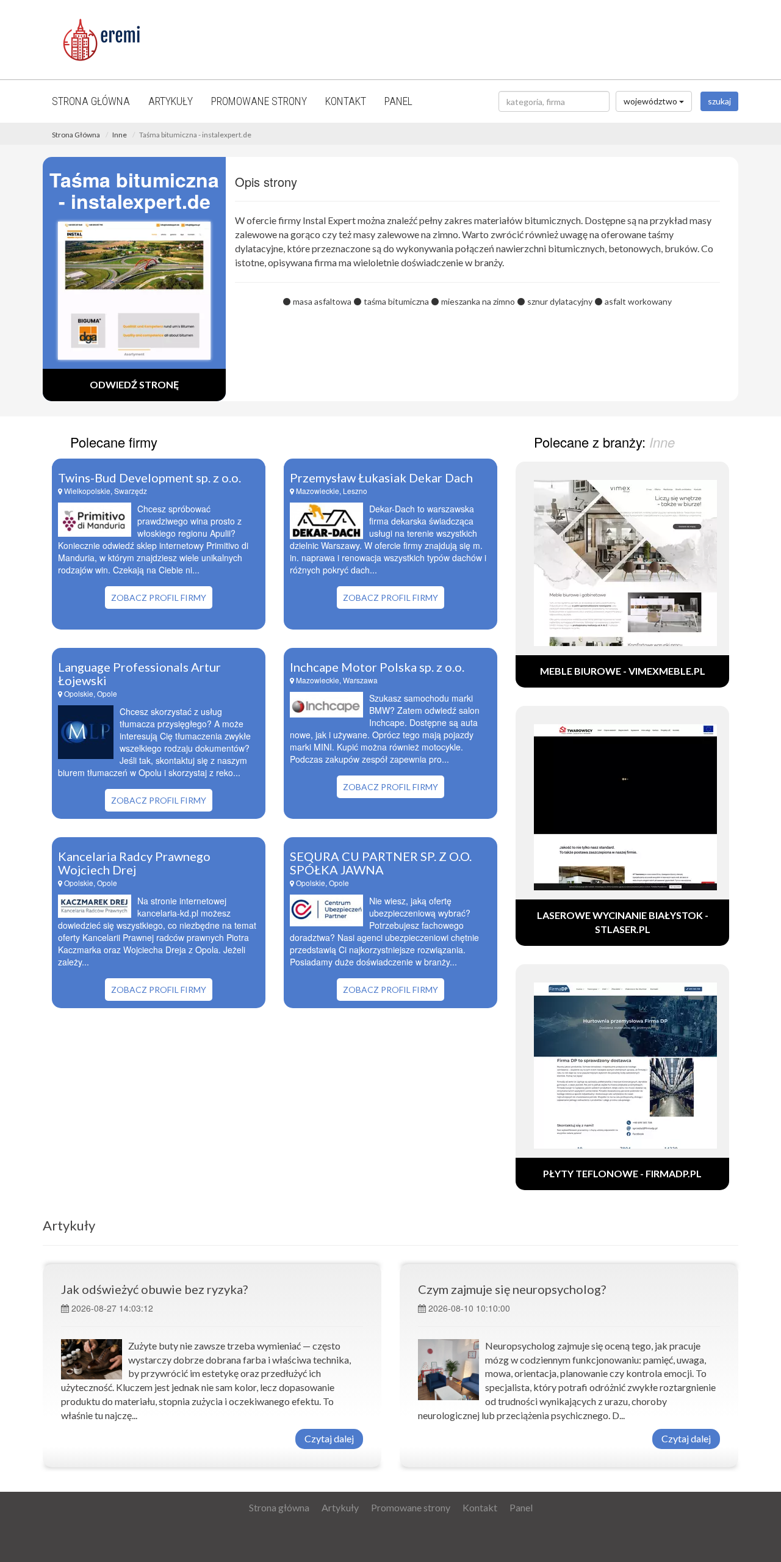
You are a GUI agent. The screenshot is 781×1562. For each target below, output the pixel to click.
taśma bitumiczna (396, 301)
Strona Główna (76, 134)
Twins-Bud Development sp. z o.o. (149, 477)
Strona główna (91, 101)
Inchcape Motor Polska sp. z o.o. (377, 666)
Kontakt (345, 101)
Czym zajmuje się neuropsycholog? (512, 1289)
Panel (398, 101)
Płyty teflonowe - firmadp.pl (622, 1173)
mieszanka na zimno (478, 301)
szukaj (719, 101)
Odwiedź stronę (134, 384)
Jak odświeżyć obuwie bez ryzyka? (154, 1289)
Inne (119, 134)
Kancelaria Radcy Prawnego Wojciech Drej (134, 863)
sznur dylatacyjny (559, 301)
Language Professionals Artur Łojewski (139, 673)
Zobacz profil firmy (158, 597)
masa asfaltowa (322, 301)
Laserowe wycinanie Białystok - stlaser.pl (622, 922)
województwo (651, 101)
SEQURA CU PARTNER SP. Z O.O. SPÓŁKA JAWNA (381, 863)
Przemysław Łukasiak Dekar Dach (381, 477)
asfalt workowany (638, 301)
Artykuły (170, 101)
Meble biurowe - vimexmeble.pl (622, 671)
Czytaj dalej (329, 1438)
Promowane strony (259, 101)
